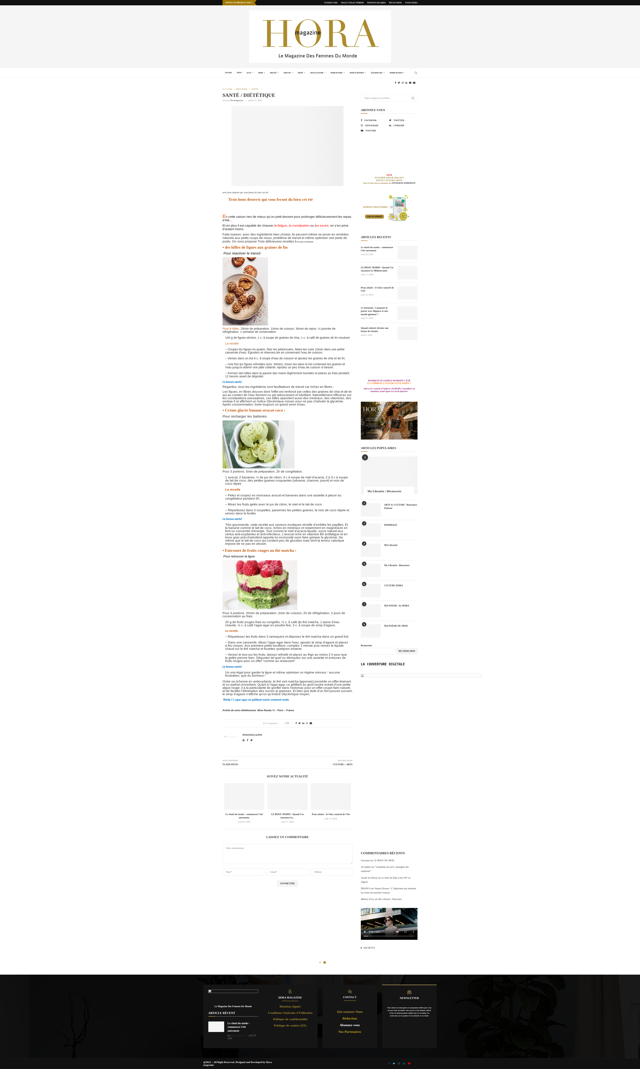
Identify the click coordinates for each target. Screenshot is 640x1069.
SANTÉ (300, 73)
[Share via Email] (311, 723)
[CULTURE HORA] (371, 590)
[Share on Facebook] (296, 723)
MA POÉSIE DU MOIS (396, 626)
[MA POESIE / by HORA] (371, 610)
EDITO (239, 73)
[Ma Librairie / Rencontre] (371, 570)
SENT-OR (287, 73)
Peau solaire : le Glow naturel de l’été (331, 814)
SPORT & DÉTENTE (357, 73)
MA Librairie (391, 545)
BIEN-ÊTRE (241, 89)
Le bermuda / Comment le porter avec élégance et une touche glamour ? (374, 311)
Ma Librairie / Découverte (384, 491)
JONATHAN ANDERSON (403, 183)
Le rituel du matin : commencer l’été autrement (377, 249)
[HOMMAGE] (371, 530)
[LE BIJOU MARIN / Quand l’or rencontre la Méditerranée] (288, 796)
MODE (260, 73)
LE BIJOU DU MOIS (384, 860)
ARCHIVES (369, 948)
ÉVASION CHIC (331, 3)
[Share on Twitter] (299, 723)
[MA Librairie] (371, 550)
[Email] (414, 83)
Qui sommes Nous (350, 1011)
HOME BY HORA (336, 73)
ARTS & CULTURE (316, 73)
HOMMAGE (390, 525)
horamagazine (236, 100)
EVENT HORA (411, 3)
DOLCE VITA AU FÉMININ (352, 3)
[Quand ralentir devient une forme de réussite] (408, 333)
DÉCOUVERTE (395, 3)
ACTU (249, 73)
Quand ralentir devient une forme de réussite (374, 330)
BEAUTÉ (273, 73)
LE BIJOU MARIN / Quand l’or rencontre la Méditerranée (377, 269)
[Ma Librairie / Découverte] (389, 475)
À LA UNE (227, 89)
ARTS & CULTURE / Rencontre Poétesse (400, 506)
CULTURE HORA (393, 585)
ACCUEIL (228, 73)
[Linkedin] (406, 83)
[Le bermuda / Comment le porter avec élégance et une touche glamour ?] (408, 313)
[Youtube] (410, 83)
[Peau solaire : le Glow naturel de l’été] (331, 796)
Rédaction (349, 1018)
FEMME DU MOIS (396, 73)
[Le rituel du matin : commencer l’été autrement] (244, 796)
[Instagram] (403, 83)
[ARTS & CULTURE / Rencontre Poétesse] (371, 510)
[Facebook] (395, 83)
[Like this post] (289, 723)
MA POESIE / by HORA (396, 605)
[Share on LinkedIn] (303, 723)
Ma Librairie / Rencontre (397, 565)
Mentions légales (290, 1006)
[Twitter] (399, 83)
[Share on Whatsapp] (307, 723)
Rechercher (366, 645)
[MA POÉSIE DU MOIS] (371, 631)
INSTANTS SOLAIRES (376, 3)
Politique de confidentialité (290, 1019)
